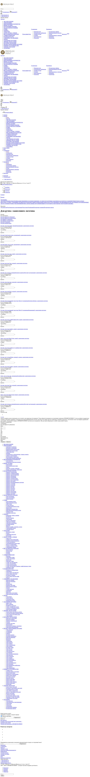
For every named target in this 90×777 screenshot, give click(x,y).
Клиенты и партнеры (6, 757)
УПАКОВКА (70, 203)
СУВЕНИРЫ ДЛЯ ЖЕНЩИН (60, 202)
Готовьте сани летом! (6, 722)
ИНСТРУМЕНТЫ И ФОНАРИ (23, 202)
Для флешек (31, 207)
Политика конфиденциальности (8, 750)
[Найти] (1, 10)
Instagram (7, 190)
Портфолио (9, 164)
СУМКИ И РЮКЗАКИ (36, 202)
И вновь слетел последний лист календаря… (11, 721)
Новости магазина (6, 716)
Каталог (8, 118)
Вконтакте (7, 189)
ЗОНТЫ (69, 202)
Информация (4, 751)
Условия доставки (5, 754)
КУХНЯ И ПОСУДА (47, 202)
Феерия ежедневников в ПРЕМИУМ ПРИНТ (11, 724)
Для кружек (25, 207)
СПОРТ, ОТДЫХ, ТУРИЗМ (9, 202)
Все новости (4, 720)
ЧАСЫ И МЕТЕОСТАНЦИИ (65, 201)
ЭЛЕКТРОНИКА (14, 201)
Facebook (7, 187)
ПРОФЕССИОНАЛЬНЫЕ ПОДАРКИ (31, 203)
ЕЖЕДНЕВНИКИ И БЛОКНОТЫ (27, 201)
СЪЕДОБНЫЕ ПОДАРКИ (77, 202)
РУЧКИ (73, 201)
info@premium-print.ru (7, 184)
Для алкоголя (4, 207)
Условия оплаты (4, 752)
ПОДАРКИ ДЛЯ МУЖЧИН (15, 203)
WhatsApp (7, 192)
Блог (2, 756)
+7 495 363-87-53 (5, 15)
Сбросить (8, 441)
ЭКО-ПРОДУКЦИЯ (5, 201)
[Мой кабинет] (1, 13)
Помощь (3, 755)
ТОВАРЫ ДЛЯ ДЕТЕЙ (61, 203)
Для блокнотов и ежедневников (14, 207)
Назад (7, 117)
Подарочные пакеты (49, 207)
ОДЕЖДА (77, 201)
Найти (2, 775)
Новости (3, 747)
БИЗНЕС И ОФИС (40, 201)
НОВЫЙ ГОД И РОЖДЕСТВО (47, 203)
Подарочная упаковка (39, 207)
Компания (3, 745)
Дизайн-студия (4, 749)
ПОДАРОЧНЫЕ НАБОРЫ (51, 201)
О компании (9, 153)
